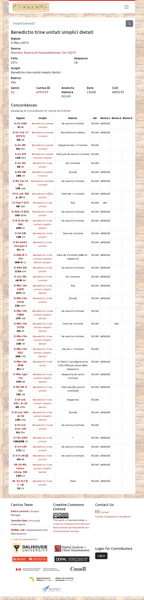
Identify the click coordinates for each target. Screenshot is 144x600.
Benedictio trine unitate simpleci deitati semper (42, 259)
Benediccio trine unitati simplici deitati (42, 378)
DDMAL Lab (18, 530)
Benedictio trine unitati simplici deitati (42, 327)
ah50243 (42, 92)
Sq (12, 92)
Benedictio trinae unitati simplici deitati (42, 315)
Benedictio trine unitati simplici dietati (42, 224)
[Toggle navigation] (126, 7)
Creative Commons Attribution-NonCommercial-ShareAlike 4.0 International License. (71, 527)
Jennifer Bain (19, 520)
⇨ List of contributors (24, 539)
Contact (104, 512)
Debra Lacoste (20, 511)
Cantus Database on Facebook (112, 516)
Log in (101, 555)
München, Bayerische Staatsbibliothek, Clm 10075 (43, 52)
